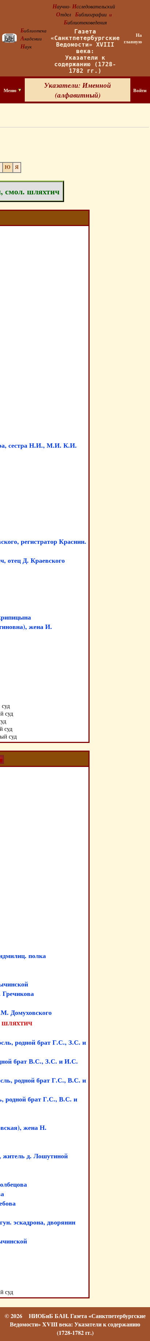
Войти (139, 90)
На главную (133, 38)
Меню (10, 90)
